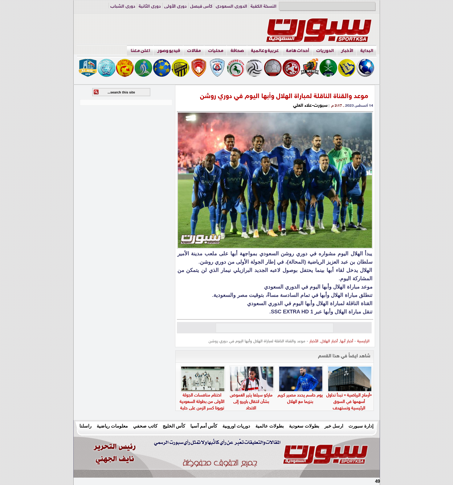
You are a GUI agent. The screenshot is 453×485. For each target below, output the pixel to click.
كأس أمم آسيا (203, 425)
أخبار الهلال (329, 341)
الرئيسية (363, 341)
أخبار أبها (346, 341)
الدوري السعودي (231, 6)
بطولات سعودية (304, 425)
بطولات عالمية (269, 425)
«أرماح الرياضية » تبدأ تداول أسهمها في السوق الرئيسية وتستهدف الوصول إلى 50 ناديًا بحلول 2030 (349, 408)
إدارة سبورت (361, 425)
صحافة (237, 50)
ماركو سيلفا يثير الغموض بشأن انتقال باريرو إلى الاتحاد (251, 402)
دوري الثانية (150, 6)
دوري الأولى (175, 6)
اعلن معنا (140, 50)
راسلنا (86, 425)
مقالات (194, 50)
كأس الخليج (174, 425)
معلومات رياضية (112, 425)
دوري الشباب (122, 6)
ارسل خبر (333, 425)
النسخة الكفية (263, 6)
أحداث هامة (297, 50)
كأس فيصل (201, 6)
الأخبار (347, 50)
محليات (215, 50)
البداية (366, 50)
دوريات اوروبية (236, 425)
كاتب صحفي (145, 425)
